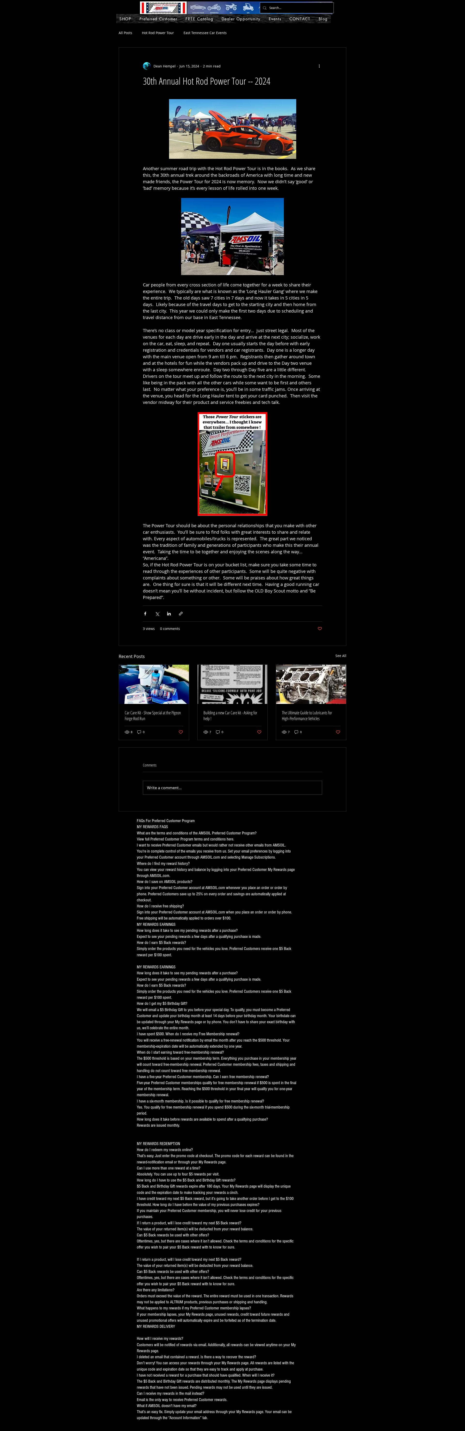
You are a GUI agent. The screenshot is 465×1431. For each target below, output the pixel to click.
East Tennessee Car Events (205, 32)
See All (340, 655)
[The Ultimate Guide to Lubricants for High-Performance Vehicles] (311, 684)
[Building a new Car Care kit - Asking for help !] (233, 684)
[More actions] (319, 66)
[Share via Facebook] (145, 613)
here (230, 839)
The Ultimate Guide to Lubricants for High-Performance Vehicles (307, 715)
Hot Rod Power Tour (158, 32)
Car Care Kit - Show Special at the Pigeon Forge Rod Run (153, 715)
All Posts (125, 32)
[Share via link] (180, 613)
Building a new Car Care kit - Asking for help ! (230, 715)
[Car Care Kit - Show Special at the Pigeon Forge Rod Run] (154, 684)
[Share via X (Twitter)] (157, 613)
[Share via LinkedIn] (169, 613)
